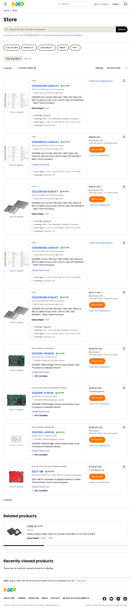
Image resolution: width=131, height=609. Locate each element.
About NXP (9, 598)
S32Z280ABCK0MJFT (45, 191)
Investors (34, 598)
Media (45, 598)
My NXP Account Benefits (76, 598)
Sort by (99, 68)
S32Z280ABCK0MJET (45, 297)
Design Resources (41, 164)
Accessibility (39, 605)
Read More (81, 580)
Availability (46, 48)
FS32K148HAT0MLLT (32, 35)
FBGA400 (47, 327)
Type (74, 48)
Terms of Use (16, 605)
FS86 (30, 526)
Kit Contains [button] (41, 376)
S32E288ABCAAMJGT (45, 248)
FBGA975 (47, 115)
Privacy (6, 605)
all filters (13, 48)
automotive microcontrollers (69, 35)
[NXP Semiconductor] (18, 4)
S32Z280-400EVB (43, 432)
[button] (116, 4)
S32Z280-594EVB (43, 353)
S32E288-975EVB (42, 393)
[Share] (128, 18)
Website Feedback (52, 605)
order (62, 48)
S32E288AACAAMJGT (45, 142)
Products (28, 48)
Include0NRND (26, 68)
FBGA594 (47, 221)
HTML (43, 538)
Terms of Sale (27, 605)
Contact (55, 598)
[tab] (58, 376)
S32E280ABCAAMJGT (45, 86)
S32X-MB (37, 471)
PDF (47, 108)
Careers (22, 598)
